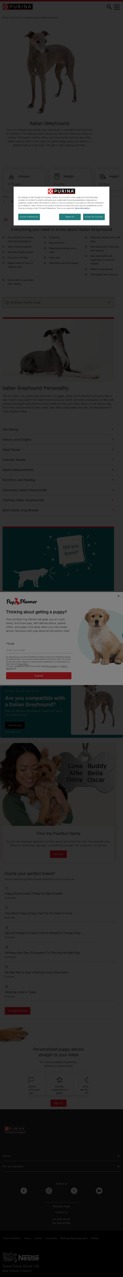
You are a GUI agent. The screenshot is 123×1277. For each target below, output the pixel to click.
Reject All (69, 217)
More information (82, 208)
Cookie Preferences (29, 217)
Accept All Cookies (94, 217)
